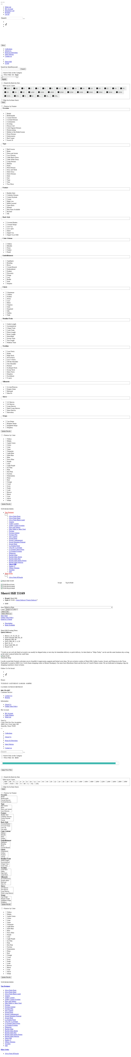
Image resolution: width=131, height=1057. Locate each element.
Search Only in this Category (12, 73)
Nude (9, 488)
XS (17, 96)
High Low (10, 201)
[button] (8, 49)
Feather (9, 271)
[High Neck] (6, 873)
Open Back (10, 205)
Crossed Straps (12, 224)
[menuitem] (67, 7)
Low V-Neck (11, 359)
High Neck (10, 355)
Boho (9, 151)
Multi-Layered (11, 203)
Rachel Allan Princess (16, 562)
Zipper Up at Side (13, 235)
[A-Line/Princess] (6, 879)
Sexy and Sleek (12, 170)
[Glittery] (3, 833)
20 (99, 88)
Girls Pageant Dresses (14, 128)
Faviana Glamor (14, 533)
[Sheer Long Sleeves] (7, 893)
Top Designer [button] (5, 986)
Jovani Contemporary (16, 540)
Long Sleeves (11, 406)
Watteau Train (11, 342)
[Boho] (6, 808)
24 (115, 88)
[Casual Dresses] (9, 800)
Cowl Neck (10, 351)
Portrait (9, 366)
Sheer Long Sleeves (13, 408)
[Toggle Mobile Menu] (1, 728)
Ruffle (9, 279)
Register (7, 12)
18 (91, 88)
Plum (8, 478)
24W (81, 92)
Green (9, 445)
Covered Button (12, 222)
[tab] (67, 542)
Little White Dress (13, 159)
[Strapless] (6, 902)
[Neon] (3, 837)
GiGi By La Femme (15, 548)
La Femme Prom (14, 546)
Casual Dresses (12, 118)
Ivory (9, 486)
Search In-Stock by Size (12, 83)
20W (62, 92)
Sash (8, 281)
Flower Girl (11, 126)
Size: (2, 607)
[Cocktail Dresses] (9, 802)
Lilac (8, 463)
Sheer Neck (11, 372)
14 (75, 88)
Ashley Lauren (14, 524)
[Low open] (6, 829)
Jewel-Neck (11, 357)
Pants (8, 166)
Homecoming (11, 130)
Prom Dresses (11, 134)
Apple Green (11, 443)
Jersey (9, 299)
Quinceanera (11, 136)
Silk (8, 311)
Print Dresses (11, 168)
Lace (8, 277)
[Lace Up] (6, 827)
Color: (3, 609)
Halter (9, 353)
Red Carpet (10, 138)
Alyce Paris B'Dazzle (16, 577)
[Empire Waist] (6, 880)
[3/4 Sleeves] (7, 890)
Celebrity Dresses (12, 195)
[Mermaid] (6, 882)
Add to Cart (5, 611)
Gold (8, 490)
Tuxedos (12, 570)
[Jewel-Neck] (6, 875)
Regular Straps (11, 423)
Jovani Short (13, 544)
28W (100, 92)
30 (16, 92)
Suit (8, 178)
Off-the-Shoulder (12, 362)
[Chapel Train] (5, 864)
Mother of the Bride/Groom (16, 132)
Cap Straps (10, 421)
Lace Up (10, 226)
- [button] (6, 514)
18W (52, 92)
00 (17, 88)
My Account (9, 9)
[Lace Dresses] (6, 811)
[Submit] (24, 18)
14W (32, 92)
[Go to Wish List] (4, 2)
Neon (9, 248)
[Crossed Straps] (6, 826)
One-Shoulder (11, 364)
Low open (10, 229)
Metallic (9, 246)
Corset (9, 199)
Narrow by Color (9, 435)
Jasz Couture (13, 536)
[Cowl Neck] (6, 870)
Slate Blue (10, 455)
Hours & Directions (11, 740)
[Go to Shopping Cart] (1, 2)
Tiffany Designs (14, 568)
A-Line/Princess (12, 387)
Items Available (10, 625)
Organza (9, 305)
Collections (8, 733)
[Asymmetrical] (5, 862)
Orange (9, 482)
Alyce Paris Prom (14, 516)
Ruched (9, 211)
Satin (8, 307)
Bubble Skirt (11, 193)
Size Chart (4, 616)
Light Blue (10, 453)
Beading (9, 263)
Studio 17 (12, 566)
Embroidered (11, 269)
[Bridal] (9, 797)
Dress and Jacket (12, 153)
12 (67, 88)
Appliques (10, 261)
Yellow (9, 439)
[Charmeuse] (4, 851)
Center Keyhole (12, 197)
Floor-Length (11, 332)
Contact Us (8, 696)
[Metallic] (3, 835)
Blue (8, 457)
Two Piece (10, 184)
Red (8, 480)
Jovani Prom (13, 538)
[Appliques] (5, 842)
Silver (9, 498)
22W (71, 92)
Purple (9, 461)
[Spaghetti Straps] (6, 900)
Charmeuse (10, 292)
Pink (8, 470)
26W (91, 92)
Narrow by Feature (10, 106)
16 (83, 88)
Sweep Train (11, 338)
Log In (7, 14)
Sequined (10, 309)
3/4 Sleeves (10, 404)
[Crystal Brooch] (5, 847)
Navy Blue (10, 459)
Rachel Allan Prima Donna (17, 560)
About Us (8, 704)
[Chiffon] (4, 853)
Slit (8, 213)
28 (8, 92)
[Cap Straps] (6, 897)
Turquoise (10, 451)
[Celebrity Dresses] (7, 817)
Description (8, 623)
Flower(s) (10, 273)
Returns (7, 697)
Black (9, 494)
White (9, 500)
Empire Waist (11, 389)
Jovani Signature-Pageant (17, 542)
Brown (9, 492)
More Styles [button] (5, 1049)
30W (110, 92)
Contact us (8, 748)
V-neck (9, 378)
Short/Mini (10, 336)
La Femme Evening (15, 551)
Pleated (9, 207)
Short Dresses (11, 174)
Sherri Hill (12, 564)
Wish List (8, 7)
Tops (8, 180)
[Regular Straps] (6, 899)
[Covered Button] (6, 824)
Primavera (12, 553)
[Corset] (7, 820)
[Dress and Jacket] (6, 809)
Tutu (8, 182)
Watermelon (11, 476)
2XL (56, 96)
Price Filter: (8, 75)
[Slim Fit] (6, 884)
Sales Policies (9, 744)
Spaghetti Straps (12, 425)
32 (24, 92)
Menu (3, 45)
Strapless (10, 374)
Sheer (9, 231)
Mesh (9, 303)
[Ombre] (3, 838)
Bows (9, 265)
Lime (8, 447)
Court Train (10, 330)
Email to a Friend (6, 619)
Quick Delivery (32, 600)
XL (47, 96)
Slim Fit (9, 393)
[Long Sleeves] (7, 891)
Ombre (9, 250)
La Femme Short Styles (16, 549)
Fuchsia (9, 474)
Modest (9, 163)
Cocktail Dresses (12, 120)
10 (59, 88)
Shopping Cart (9, 11)
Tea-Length (10, 340)
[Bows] (5, 846)
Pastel (9, 252)
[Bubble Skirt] (7, 815)
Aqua (9, 449)
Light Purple (11, 465)
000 (8, 88)
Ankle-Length (11, 324)
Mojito (9, 441)
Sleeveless (10, 412)
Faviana (11, 531)
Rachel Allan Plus (15, 559)
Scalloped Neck (12, 368)
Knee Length (11, 334)
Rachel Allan (13, 555)
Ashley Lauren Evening (16, 525)
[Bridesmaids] (9, 798)
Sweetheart (10, 376)
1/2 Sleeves (10, 402)
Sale (10, 572)
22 (107, 88)
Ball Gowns (11, 149)
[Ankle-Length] (5, 860)
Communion (11, 122)
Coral (9, 484)
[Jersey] (4, 857)
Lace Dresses (11, 155)
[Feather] (4, 855)
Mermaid (10, 391)
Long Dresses (11, 161)
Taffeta (9, 313)
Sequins (9, 283)
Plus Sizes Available (13, 209)
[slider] (117, 763)
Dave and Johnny (14, 527)
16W (42, 92)
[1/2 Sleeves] (7, 888)
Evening (9, 124)
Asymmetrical (11, 326)
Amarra (11, 522)
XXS (8, 96)
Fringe (9, 275)
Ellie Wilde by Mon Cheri (17, 529)
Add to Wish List (6, 614)
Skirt (8, 176)
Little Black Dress (13, 157)
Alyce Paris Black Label (17, 520)
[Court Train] (5, 866)
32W (120, 92)
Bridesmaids (11, 116)
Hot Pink (10, 472)
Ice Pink (9, 468)
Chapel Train (11, 328)
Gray (8, 496)
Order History (9, 715)
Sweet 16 (10, 140)
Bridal (9, 113)
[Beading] (5, 844)
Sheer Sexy (10, 172)
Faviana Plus (13, 535)
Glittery (9, 244)
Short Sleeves (11, 410)
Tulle (8, 315)
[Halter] (6, 871)
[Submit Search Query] (24, 752)
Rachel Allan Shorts (15, 557)
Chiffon (9, 294)
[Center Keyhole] (7, 818)
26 (123, 88)
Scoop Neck (11, 370)
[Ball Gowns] (6, 806)
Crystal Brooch (12, 267)
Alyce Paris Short (14, 518)
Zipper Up (10, 233)
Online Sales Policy (7, 617)
